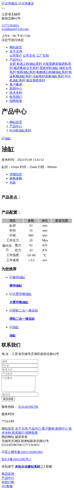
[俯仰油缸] (17, 277)
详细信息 (15, 174)
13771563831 (10, 25)
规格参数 (15, 178)
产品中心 (15, 126)
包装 (12, 182)
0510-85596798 (28, 406)
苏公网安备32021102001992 (24, 452)
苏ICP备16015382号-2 (16, 459)
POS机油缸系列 (20, 130)
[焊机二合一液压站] (23, 310)
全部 (12, 63)
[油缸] (14, 327)
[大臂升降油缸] (20, 294)
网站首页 (15, 47)
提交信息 (8, 398)
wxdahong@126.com (15, 29)
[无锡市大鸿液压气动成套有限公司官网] (37, 4)
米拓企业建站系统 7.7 (30, 466)
